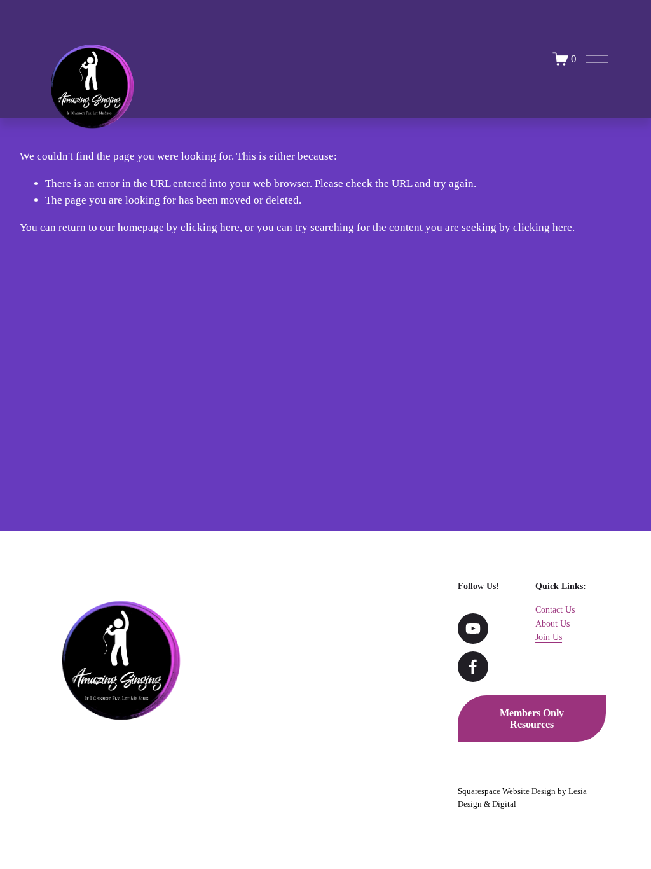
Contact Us (555, 609)
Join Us (548, 637)
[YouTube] (473, 628)
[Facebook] (473, 666)
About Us (552, 623)
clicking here (210, 227)
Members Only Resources (532, 718)
